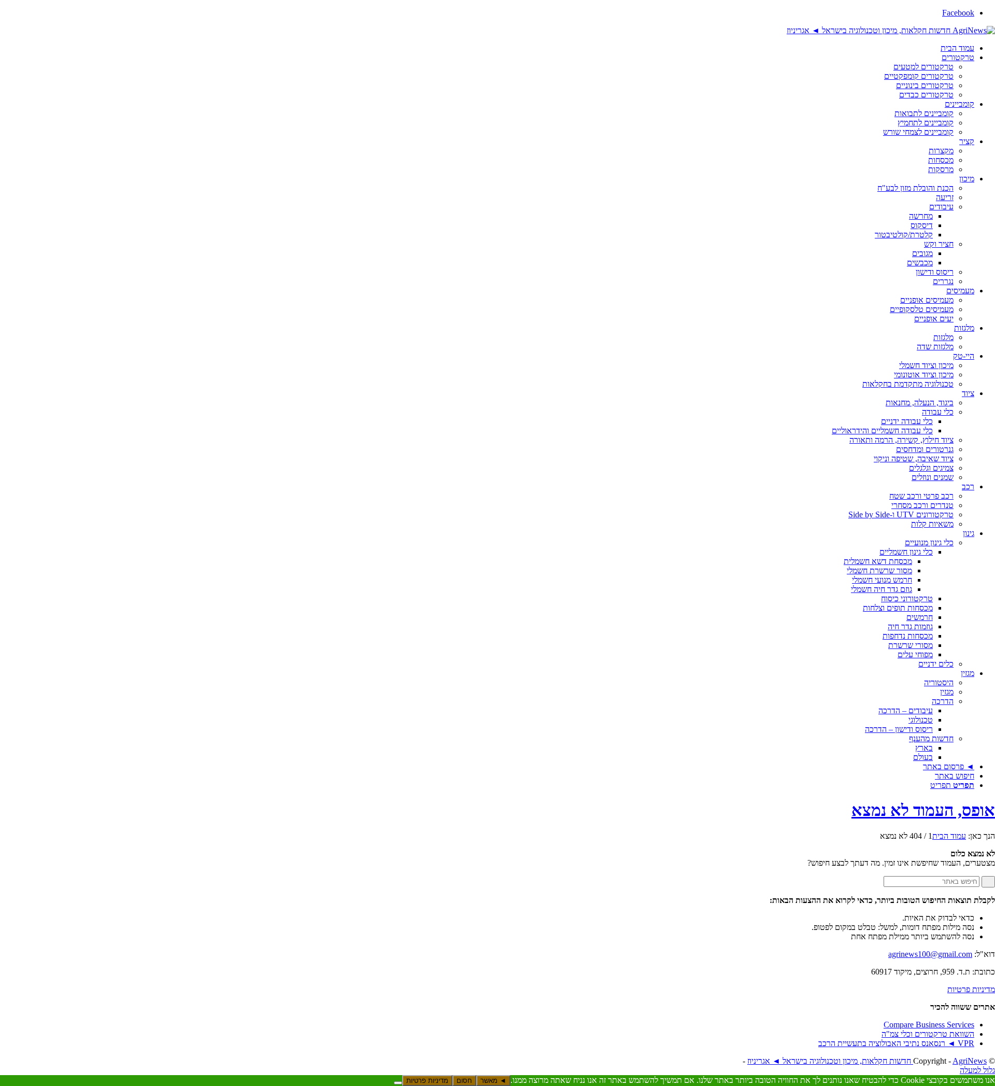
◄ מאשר (493, 1080)
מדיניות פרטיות (971, 989)
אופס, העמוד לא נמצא (923, 810)
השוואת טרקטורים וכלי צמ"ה (928, 1033)
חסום (464, 1080)
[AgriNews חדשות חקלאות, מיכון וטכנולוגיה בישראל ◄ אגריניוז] (891, 30)
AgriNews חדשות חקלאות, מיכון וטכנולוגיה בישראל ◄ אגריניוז (867, 1060)
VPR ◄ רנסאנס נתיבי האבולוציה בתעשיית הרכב (896, 1043)
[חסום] (398, 1082)
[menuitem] (487, 48)
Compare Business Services (929, 1024)
